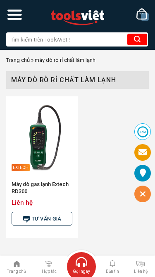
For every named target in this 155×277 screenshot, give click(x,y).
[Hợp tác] (48, 263)
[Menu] (14, 14)
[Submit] (137, 39)
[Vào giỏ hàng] (142, 14)
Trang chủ (18, 60)
